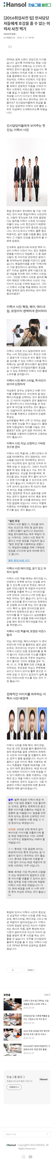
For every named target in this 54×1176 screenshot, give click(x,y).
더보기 (47, 994)
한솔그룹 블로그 (16, 1077)
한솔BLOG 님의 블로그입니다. (20, 1081)
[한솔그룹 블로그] (27, 4)
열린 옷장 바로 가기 (19, 560)
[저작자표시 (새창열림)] (37, 970)
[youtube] (30, 1157)
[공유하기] (16, 970)
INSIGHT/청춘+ (10, 33)
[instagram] (23, 1157)
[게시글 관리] (20, 970)
